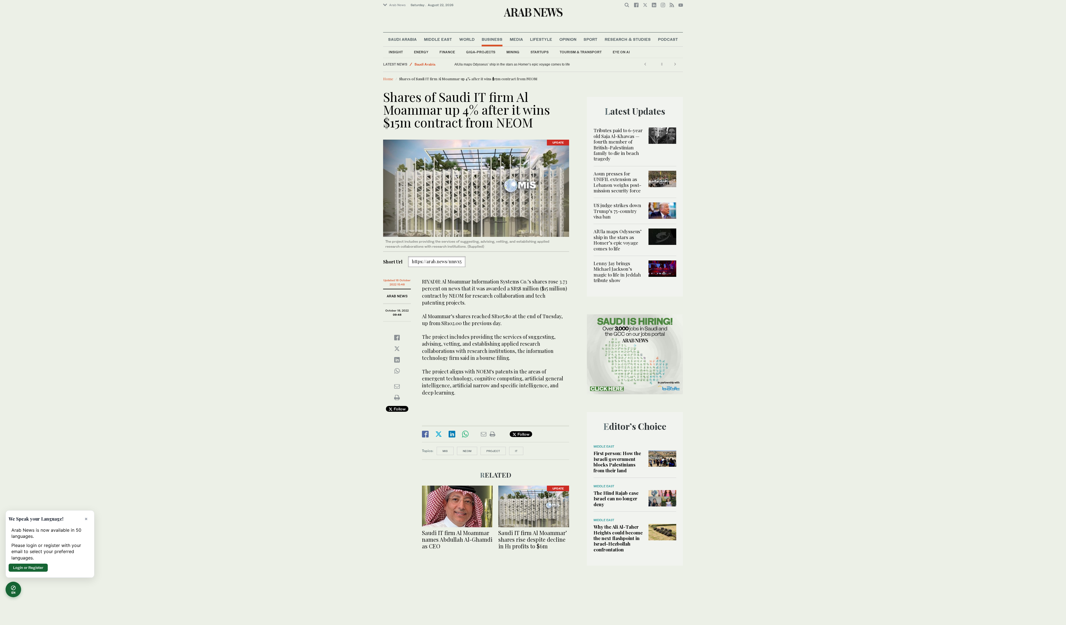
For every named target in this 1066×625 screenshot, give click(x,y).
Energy (421, 52)
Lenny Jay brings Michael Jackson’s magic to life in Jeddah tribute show (508, 64)
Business (492, 39)
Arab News (397, 5)
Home (388, 78)
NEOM (467, 451)
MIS (445, 451)
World (467, 39)
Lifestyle (541, 39)
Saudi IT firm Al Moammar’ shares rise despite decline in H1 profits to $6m (532, 539)
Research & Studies (628, 39)
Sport (590, 39)
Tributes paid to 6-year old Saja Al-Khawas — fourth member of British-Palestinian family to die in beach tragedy (618, 144)
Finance (447, 52)
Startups (540, 52)
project (493, 451)
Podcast (668, 39)
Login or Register (28, 567)
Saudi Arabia (402, 39)
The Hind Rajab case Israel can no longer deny (616, 498)
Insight (396, 52)
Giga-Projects (480, 52)
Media (516, 39)
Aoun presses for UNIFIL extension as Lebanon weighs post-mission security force (617, 182)
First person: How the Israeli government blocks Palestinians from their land (617, 461)
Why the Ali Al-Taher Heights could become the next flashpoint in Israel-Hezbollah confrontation (618, 538)
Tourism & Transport (581, 52)
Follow (399, 408)
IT (516, 451)
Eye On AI (621, 52)
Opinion (568, 39)
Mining (512, 52)
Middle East (438, 39)
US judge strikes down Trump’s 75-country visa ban (617, 211)
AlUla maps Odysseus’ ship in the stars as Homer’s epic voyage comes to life (618, 239)
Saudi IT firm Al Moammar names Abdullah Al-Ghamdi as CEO (457, 539)
